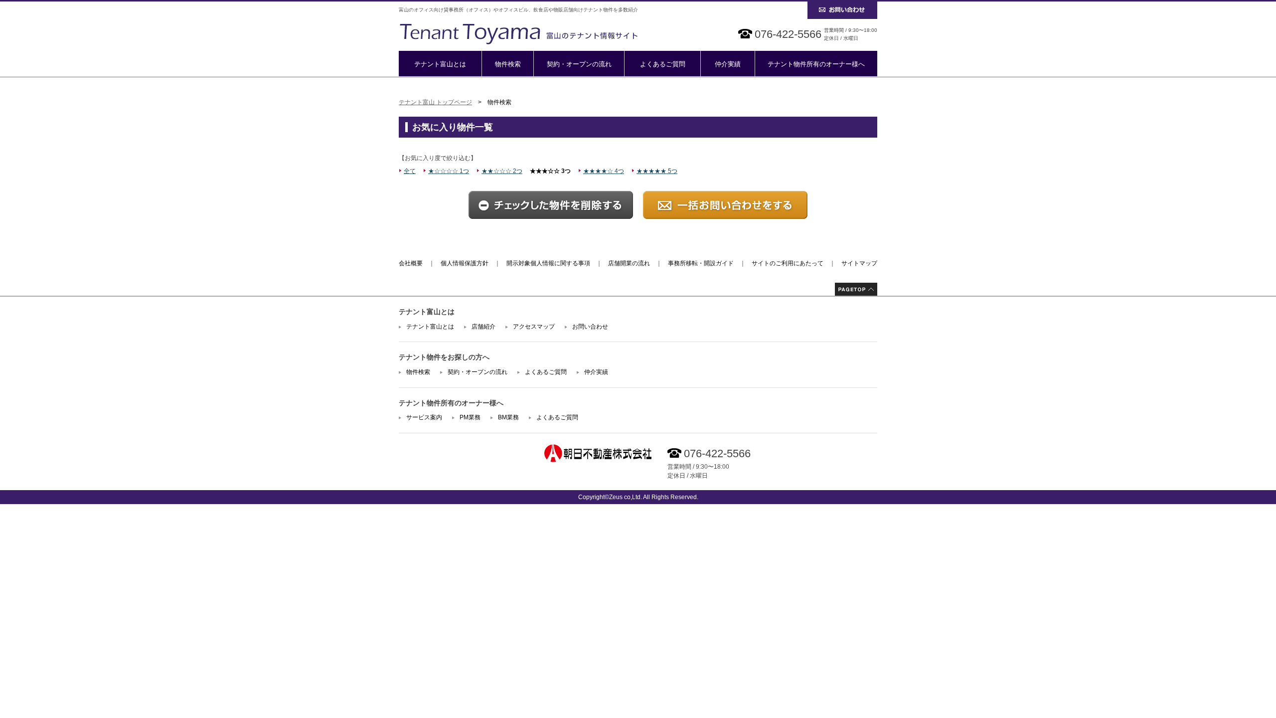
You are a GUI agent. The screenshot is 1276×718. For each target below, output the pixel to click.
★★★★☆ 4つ (603, 171)
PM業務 (470, 417)
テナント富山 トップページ (435, 102)
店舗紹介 (483, 326)
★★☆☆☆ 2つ (501, 171)
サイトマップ (859, 263)
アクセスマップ (534, 326)
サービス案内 (424, 417)
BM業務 (508, 417)
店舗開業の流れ (629, 263)
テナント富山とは (440, 64)
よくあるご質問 (662, 64)
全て (410, 171)
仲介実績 (728, 64)
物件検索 (508, 64)
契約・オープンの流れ (579, 64)
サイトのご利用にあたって (787, 263)
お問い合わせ (590, 326)
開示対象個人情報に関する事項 (548, 263)
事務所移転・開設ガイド (701, 263)
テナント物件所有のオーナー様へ (816, 64)
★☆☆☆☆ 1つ (448, 171)
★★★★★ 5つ (657, 171)
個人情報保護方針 (464, 263)
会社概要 (411, 263)
